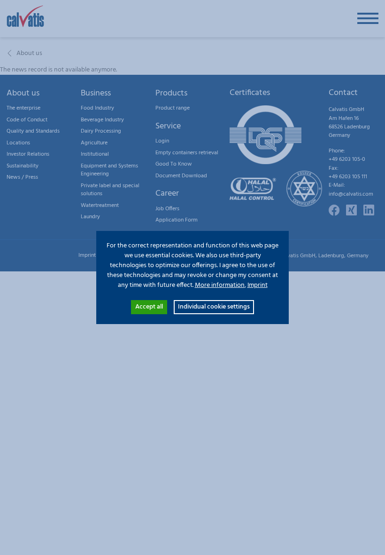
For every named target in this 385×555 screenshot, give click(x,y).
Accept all (149, 306)
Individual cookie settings (214, 306)
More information (220, 285)
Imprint (257, 285)
